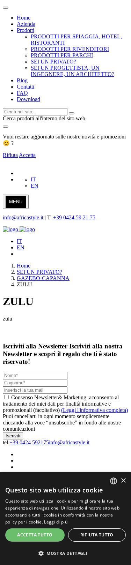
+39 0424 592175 (29, 442)
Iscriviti (13, 435)
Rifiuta (10, 155)
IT (33, 179)
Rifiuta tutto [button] (97, 535)
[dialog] (65, 518)
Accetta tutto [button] (34, 535)
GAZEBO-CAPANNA (43, 278)
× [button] (123, 480)
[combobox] (113, 480)
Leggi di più (55, 522)
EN (34, 186)
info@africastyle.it (23, 217)
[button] (65, 553)
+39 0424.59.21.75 (74, 217)
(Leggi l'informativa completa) (94, 410)
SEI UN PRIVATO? (39, 272)
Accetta (27, 155)
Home (23, 266)
